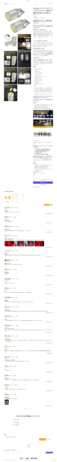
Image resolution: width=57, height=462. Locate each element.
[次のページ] (32, 408)
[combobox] (49, 439)
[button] (48, 4)
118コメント (8, 202)
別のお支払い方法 (43, 184)
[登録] (19, 452)
